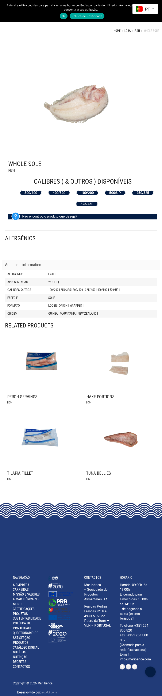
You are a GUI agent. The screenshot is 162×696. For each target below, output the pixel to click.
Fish (137, 30)
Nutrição (20, 657)
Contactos (21, 667)
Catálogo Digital (26, 647)
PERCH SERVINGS (22, 396)
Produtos (20, 643)
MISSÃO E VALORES (26, 594)
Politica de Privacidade (87, 16)
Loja (127, 30)
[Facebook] (122, 666)
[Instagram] (128, 666)
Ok (64, 16)
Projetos (20, 614)
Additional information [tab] (23, 264)
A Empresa (21, 585)
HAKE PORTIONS (100, 396)
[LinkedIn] (134, 666)
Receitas (19, 662)
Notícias (19, 652)
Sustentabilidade (27, 618)
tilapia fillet (20, 473)
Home (117, 30)
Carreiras (21, 590)
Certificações (24, 609)
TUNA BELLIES (98, 473)
